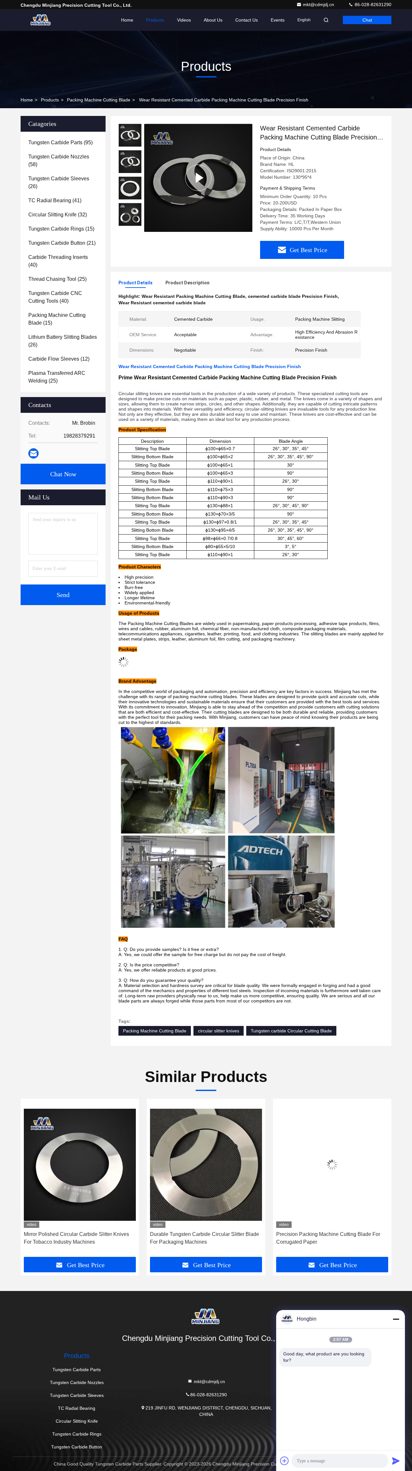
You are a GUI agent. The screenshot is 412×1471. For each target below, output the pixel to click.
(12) (58, 359)
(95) (60, 142)
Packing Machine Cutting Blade (98, 99)
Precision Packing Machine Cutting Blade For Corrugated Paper (202, 1238)
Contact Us (246, 20)
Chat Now (63, 474)
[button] (32, 1179)
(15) (61, 229)
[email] (33, 453)
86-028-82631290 (372, 4)
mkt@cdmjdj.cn (319, 4)
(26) (58, 182)
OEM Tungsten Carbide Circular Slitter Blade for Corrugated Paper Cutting (331, 1238)
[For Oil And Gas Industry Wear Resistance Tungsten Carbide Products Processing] (198, 178)
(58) (58, 160)
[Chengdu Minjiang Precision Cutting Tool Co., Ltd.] (41, 20)
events (278, 20)
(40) (58, 261)
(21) (62, 243)
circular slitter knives (218, 1030)
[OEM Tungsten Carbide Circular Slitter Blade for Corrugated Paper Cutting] (332, 1165)
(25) (57, 279)
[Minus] (396, 1319)
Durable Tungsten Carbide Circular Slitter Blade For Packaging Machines (78, 1238)
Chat (367, 20)
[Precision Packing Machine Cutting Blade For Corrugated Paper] (206, 1165)
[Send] (396, 1461)
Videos (184, 20)
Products (155, 20)
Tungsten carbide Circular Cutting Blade (291, 1030)
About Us (213, 20)
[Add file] (284, 1461)
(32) (57, 214)
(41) (54, 200)
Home (127, 20)
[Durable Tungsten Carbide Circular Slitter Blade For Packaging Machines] (80, 1165)
